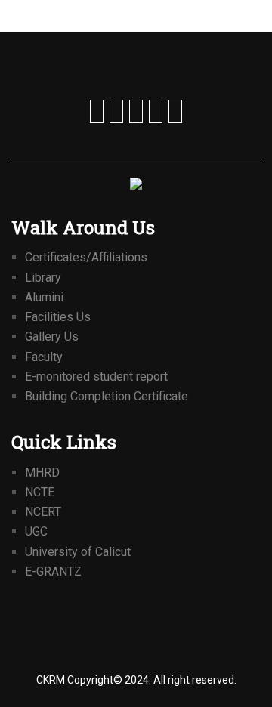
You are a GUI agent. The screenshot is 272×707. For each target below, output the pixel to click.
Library (43, 277)
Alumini (44, 297)
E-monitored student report (96, 376)
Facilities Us (58, 317)
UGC (36, 531)
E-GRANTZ (53, 571)
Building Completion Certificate (106, 396)
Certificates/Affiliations (86, 257)
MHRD (42, 472)
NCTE (39, 492)
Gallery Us (52, 336)
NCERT (43, 512)
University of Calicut (78, 552)
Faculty (44, 357)
